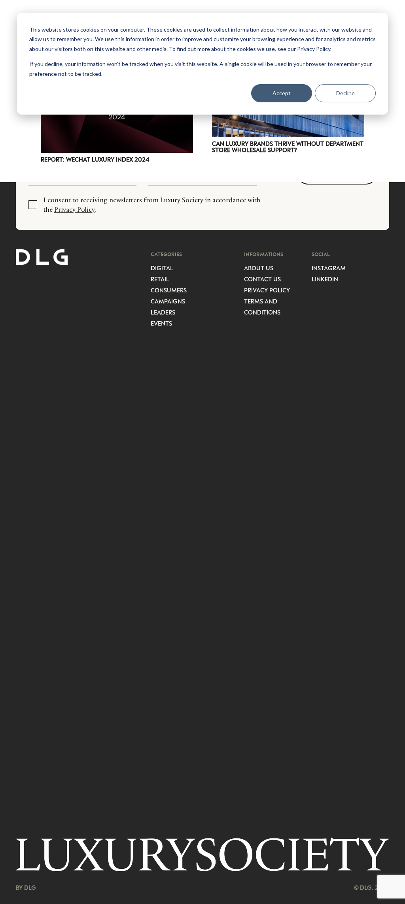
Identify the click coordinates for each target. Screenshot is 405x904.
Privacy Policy (74, 209)
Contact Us (262, 278)
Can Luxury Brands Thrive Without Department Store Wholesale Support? (287, 146)
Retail (160, 278)
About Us (258, 267)
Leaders (163, 312)
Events (161, 323)
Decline (345, 93)
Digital (162, 267)
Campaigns (168, 301)
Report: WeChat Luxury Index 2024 (95, 159)
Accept (282, 93)
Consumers (169, 290)
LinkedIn (325, 278)
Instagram (329, 267)
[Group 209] (202, 854)
